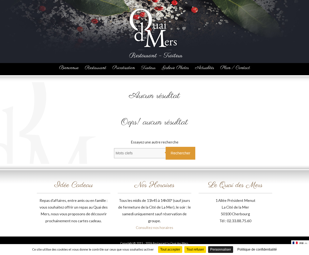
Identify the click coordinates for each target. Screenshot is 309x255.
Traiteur (148, 67)
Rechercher (180, 153)
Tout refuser (195, 249)
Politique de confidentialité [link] (257, 249)
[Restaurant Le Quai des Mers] (153, 7)
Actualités (204, 67)
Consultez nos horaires (154, 227)
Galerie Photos (175, 67)
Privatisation (123, 67)
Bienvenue (69, 67)
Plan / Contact (235, 67)
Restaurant (95, 67)
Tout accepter (170, 249)
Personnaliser (220, 249)
